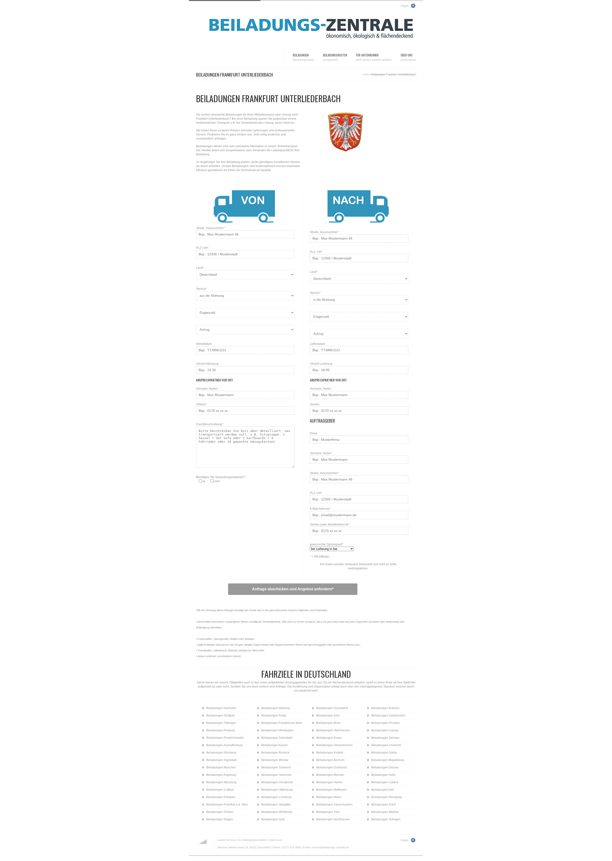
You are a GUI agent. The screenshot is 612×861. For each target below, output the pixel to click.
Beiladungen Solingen (385, 819)
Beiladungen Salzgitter (276, 804)
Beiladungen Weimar (385, 812)
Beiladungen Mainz (329, 797)
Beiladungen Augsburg (221, 775)
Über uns (408, 57)
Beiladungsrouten (335, 57)
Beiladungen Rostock (275, 752)
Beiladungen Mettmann (331, 789)
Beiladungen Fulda (273, 715)
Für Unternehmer (374, 57)
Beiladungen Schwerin (276, 767)
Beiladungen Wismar (275, 760)
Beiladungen (303, 57)
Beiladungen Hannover (276, 775)
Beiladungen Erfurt (383, 804)
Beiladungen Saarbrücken (388, 715)
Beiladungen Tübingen (221, 723)
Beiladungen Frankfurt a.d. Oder (227, 804)
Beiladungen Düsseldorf (332, 708)
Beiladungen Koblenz (385, 708)
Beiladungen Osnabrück (277, 782)
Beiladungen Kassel (274, 745)
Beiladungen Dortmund (331, 767)
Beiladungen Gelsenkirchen (334, 745)
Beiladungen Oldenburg (277, 789)
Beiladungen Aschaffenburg (224, 745)
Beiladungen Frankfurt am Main (281, 723)
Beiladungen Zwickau (385, 737)
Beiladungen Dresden (385, 723)
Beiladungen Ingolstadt (221, 760)
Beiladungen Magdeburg (387, 760)
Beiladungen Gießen (219, 812)
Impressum (275, 840)
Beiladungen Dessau (385, 767)
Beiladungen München (221, 767)
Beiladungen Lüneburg (276, 797)
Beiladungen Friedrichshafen (225, 737)
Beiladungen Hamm (329, 782)
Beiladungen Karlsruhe (221, 708)
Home (366, 74)
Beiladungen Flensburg (386, 797)
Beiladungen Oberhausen (333, 730)
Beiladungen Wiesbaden (277, 730)
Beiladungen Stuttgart (220, 715)
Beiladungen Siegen (219, 819)
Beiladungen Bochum (330, 760)
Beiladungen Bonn (328, 723)
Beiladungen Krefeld (329, 752)
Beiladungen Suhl (273, 819)
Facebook (413, 6)
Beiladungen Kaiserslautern (334, 804)
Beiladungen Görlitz (384, 752)
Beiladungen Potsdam (220, 797)
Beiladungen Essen (329, 737)
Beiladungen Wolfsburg (276, 812)
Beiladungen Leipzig (384, 730)
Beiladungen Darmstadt (276, 737)
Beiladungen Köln (328, 715)
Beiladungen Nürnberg (221, 752)
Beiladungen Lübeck (384, 782)
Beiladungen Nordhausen (333, 819)
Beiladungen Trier (328, 812)
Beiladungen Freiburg (220, 730)
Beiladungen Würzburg (221, 782)
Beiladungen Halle (383, 775)
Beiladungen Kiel (382, 789)
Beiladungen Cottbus (220, 789)
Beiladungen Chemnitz (386, 745)
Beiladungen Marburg (275, 708)
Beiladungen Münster (330, 775)
